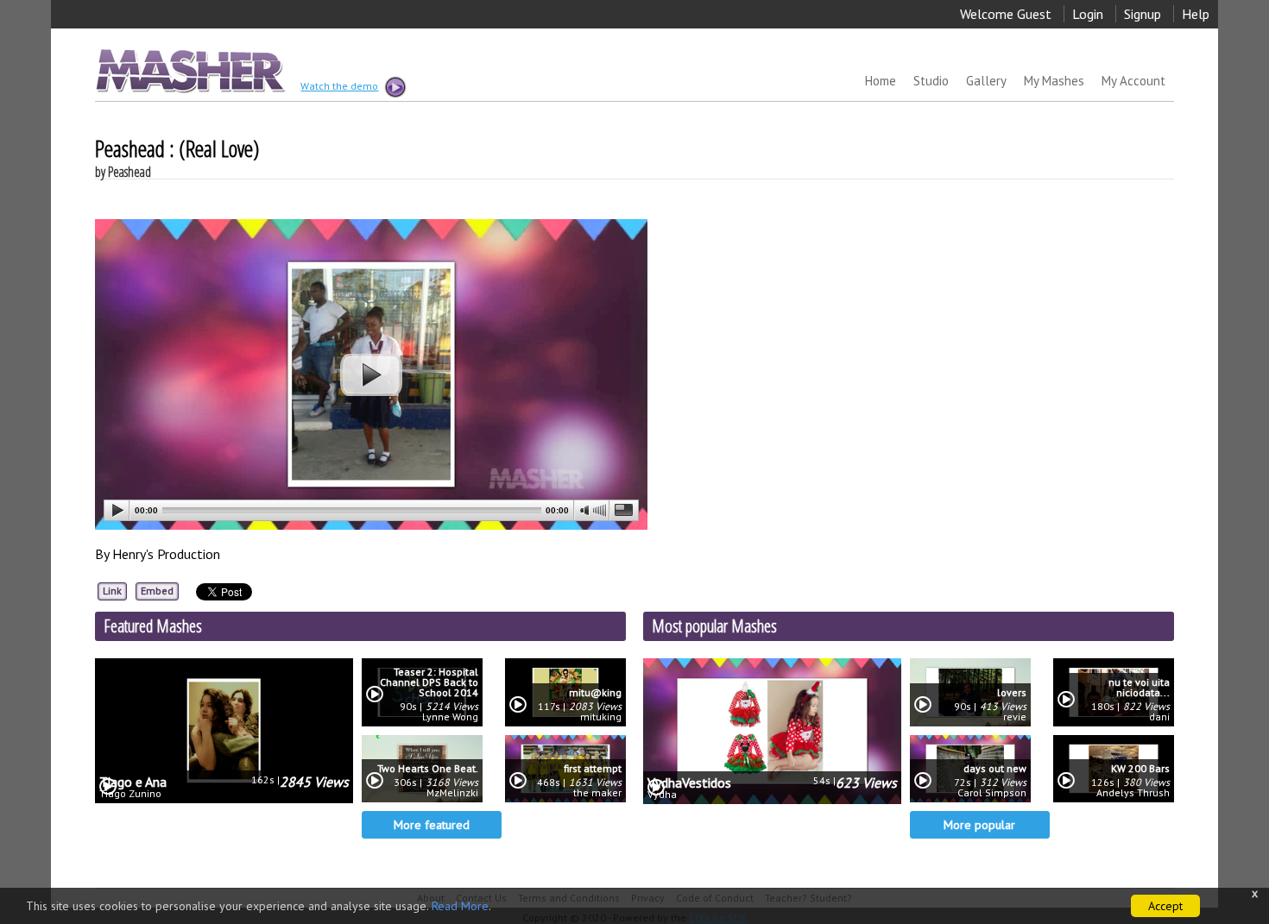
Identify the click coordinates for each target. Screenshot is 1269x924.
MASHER (188, 70)
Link (112, 590)
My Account (1133, 80)
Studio (931, 80)
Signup (1142, 13)
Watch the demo (339, 87)
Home (880, 80)
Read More (460, 906)
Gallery (986, 80)
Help (1195, 13)
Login (1087, 13)
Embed (157, 590)
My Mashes (1054, 80)
